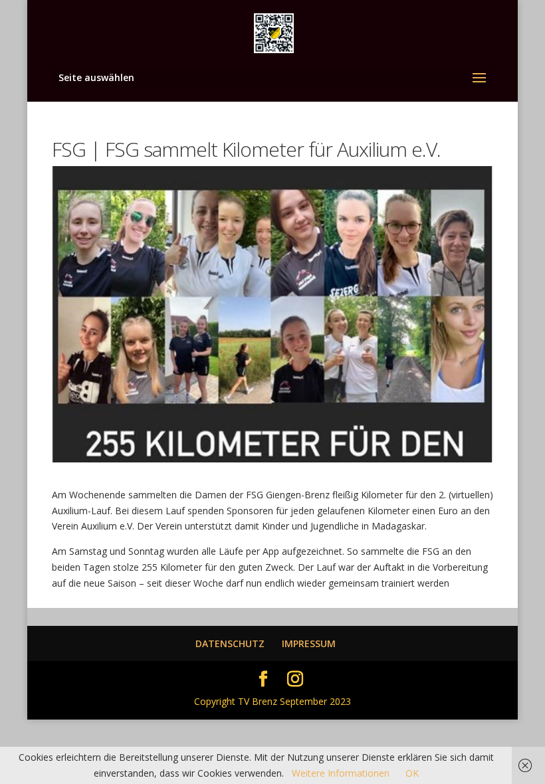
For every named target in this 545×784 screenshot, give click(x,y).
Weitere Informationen (340, 773)
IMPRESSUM (309, 643)
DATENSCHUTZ (230, 643)
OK (412, 773)
